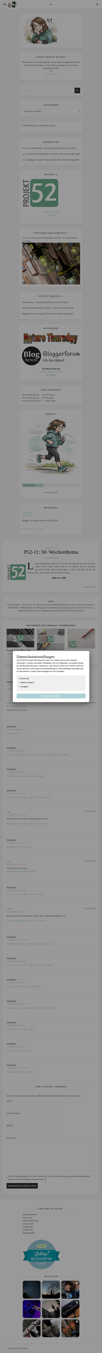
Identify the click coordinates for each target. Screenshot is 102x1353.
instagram (24, 686)
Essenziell (24, 678)
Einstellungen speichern (51, 696)
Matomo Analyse (27, 682)
